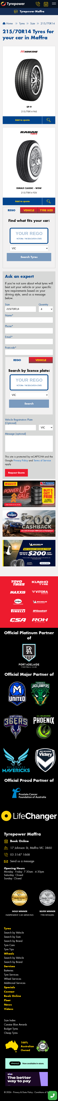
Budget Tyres (11, 1028)
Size (7, 304)
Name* (9, 315)
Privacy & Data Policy (23, 1092)
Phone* (9, 326)
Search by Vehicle (14, 932)
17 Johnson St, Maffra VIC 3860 (31, 848)
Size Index (9, 1020)
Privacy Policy (21, 460)
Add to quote (22, 120)
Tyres (7, 928)
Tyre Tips (9, 949)
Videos (8, 1009)
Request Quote (16, 472)
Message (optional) (15, 433)
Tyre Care (9, 945)
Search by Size (12, 937)
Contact (9, 991)
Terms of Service (42, 460)
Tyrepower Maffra (31, 11)
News (8, 1004)
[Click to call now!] (38, 4)
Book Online (12, 996)
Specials (9, 987)
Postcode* (10, 347)
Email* (9, 337)
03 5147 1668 (20, 855)
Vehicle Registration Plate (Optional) (19, 421)
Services (9, 966)
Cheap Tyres (11, 1033)
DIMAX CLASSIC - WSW (29, 188)
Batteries (8, 970)
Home (9, 23)
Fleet (7, 1000)
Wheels (9, 953)
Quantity (43, 304)
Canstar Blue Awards (15, 1024)
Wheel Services (12, 979)
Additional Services (14, 983)
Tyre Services (11, 974)
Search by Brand (13, 941)
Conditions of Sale (42, 1092)
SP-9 (29, 107)
